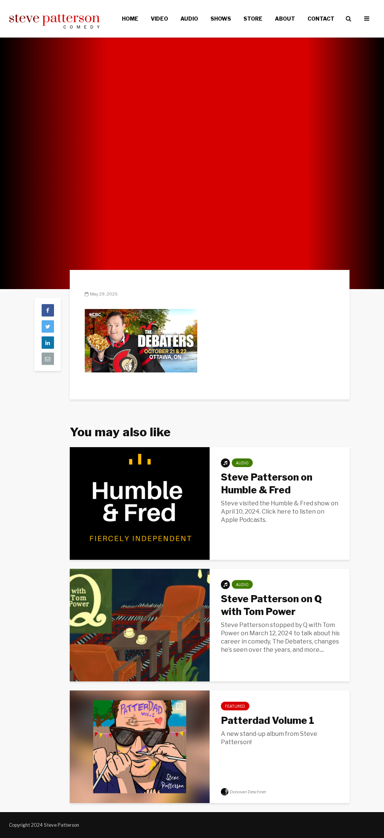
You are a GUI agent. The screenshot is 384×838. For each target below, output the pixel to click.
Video (159, 18)
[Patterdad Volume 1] (140, 746)
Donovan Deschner (247, 791)
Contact (321, 18)
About (285, 18)
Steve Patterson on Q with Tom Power (271, 605)
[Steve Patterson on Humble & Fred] (140, 502)
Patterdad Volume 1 (267, 720)
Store (252, 18)
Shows (220, 18)
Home (130, 18)
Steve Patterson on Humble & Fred (266, 483)
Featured (235, 706)
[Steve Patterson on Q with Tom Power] (140, 624)
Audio (189, 18)
